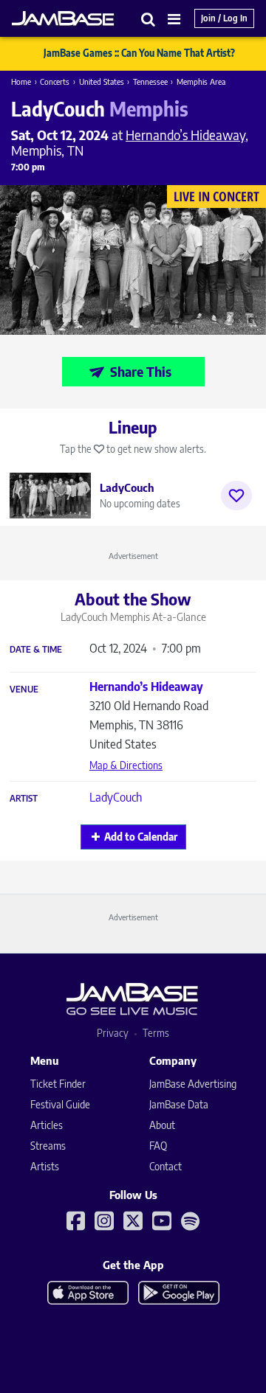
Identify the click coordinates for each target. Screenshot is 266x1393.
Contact (165, 1166)
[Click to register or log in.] (236, 495)
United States (101, 81)
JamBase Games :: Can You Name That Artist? (139, 53)
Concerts (54, 81)
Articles (46, 1125)
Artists (44, 1166)
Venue (24, 689)
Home (21, 81)
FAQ (158, 1145)
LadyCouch (115, 797)
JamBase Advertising (192, 1083)
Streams (48, 1145)
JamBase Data (178, 1104)
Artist (24, 798)
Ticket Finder (58, 1083)
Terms (156, 1032)
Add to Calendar (140, 836)
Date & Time (36, 649)
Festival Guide (60, 1104)
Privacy (113, 1032)
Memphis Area (201, 81)
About (162, 1125)
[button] (148, 19)
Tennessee (150, 81)
